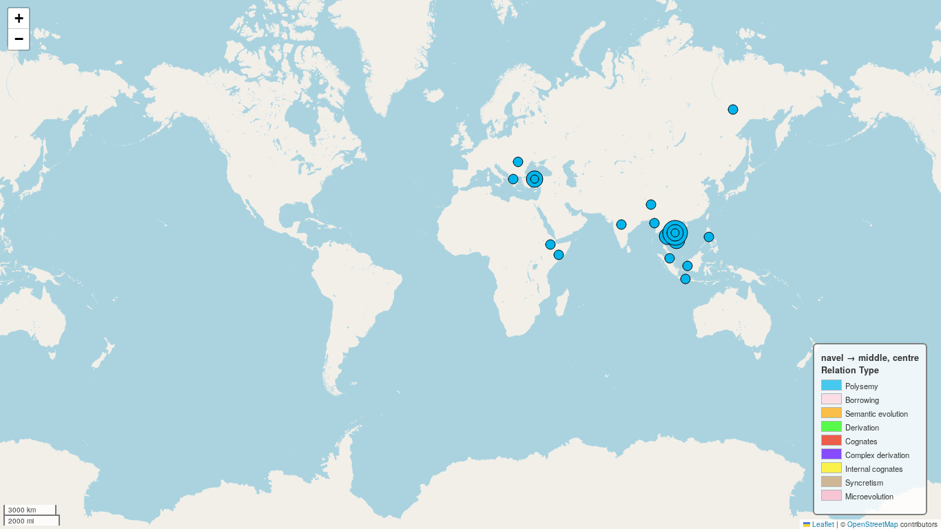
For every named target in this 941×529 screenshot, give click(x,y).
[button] (18, 18)
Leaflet (822, 524)
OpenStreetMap (872, 524)
